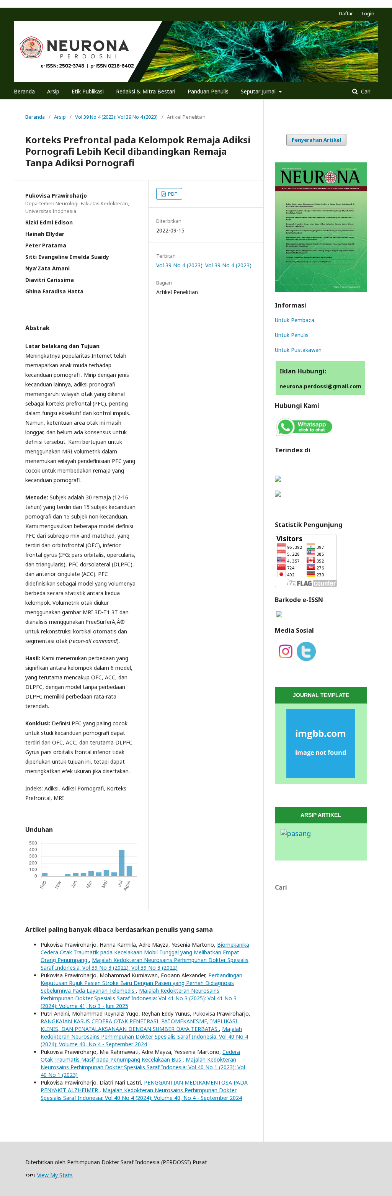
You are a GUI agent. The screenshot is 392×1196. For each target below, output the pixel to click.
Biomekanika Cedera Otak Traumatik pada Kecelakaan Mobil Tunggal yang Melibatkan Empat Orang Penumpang (145, 952)
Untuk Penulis (292, 335)
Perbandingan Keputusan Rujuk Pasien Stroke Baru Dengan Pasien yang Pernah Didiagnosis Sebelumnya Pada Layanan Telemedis (141, 983)
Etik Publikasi (88, 91)
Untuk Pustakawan (298, 349)
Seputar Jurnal (259, 91)
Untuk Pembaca (294, 320)
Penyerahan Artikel (316, 139)
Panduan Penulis (208, 91)
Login (368, 13)
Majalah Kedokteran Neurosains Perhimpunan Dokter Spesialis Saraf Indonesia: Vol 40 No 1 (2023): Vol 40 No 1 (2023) (143, 1067)
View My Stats (55, 1175)
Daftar (346, 13)
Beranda (24, 91)
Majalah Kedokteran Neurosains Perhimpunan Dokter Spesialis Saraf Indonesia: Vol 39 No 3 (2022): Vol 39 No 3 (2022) (144, 963)
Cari (365, 91)
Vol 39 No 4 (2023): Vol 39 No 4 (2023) (116, 116)
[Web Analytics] (30, 1175)
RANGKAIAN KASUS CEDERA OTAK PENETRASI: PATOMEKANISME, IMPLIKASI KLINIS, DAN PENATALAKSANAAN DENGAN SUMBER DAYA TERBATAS (139, 1025)
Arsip (53, 91)
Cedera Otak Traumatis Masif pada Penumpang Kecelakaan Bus (140, 1055)
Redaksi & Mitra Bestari (145, 91)
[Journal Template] (321, 743)
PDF (172, 193)
